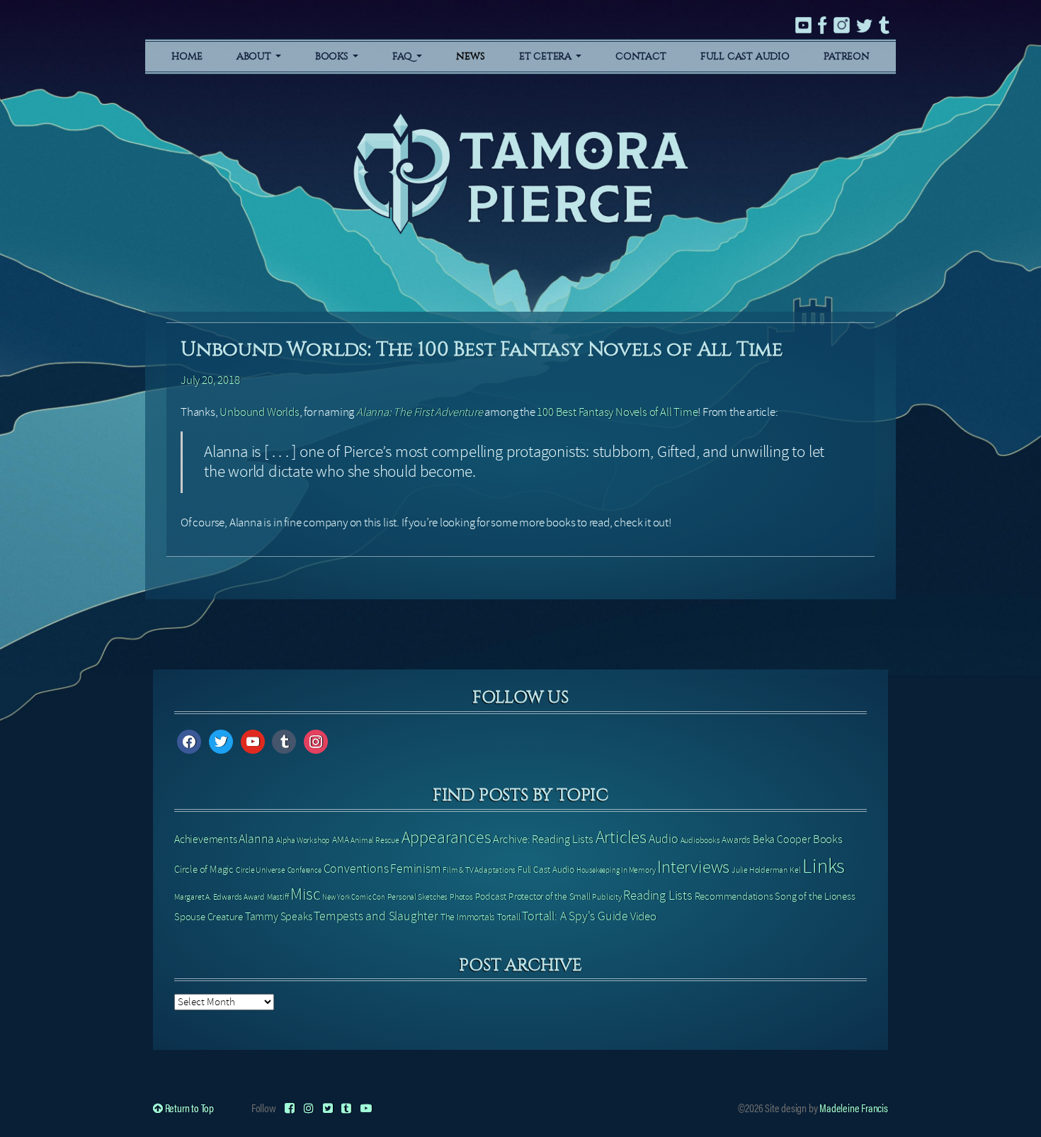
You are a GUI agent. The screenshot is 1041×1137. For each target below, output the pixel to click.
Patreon (847, 56)
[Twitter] (328, 1107)
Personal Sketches (417, 897)
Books (333, 56)
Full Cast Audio (745, 56)
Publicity (606, 897)
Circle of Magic (204, 869)
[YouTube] (366, 1107)
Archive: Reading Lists (543, 839)
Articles (621, 837)
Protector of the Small (549, 896)
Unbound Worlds (259, 412)
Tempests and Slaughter (376, 916)
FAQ (403, 56)
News (470, 56)
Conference (305, 870)
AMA (340, 840)
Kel (795, 870)
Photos (461, 897)
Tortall (508, 917)
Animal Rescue (375, 840)
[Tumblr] (346, 1107)
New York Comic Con (353, 897)
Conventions (356, 868)
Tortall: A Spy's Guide (575, 916)
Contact (640, 56)
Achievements (205, 839)
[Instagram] (309, 1107)
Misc (305, 894)
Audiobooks (700, 840)
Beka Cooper (782, 839)
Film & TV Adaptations (479, 870)
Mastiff (278, 897)
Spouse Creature (208, 916)
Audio (663, 839)
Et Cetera (546, 56)
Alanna (256, 839)
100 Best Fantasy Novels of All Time (617, 412)
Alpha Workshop (303, 840)
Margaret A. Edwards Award (219, 897)
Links (823, 866)
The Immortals (467, 917)
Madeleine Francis (853, 1107)
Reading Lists (657, 895)
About (255, 56)
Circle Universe (260, 870)
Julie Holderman (759, 870)
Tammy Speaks (278, 917)
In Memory (638, 870)
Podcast (491, 896)
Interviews (693, 867)
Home (186, 56)
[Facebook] (290, 1107)
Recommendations (734, 896)
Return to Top (188, 1107)
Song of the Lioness (815, 896)
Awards (736, 840)
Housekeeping (598, 870)
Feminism (415, 868)
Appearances (446, 837)
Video (643, 916)
